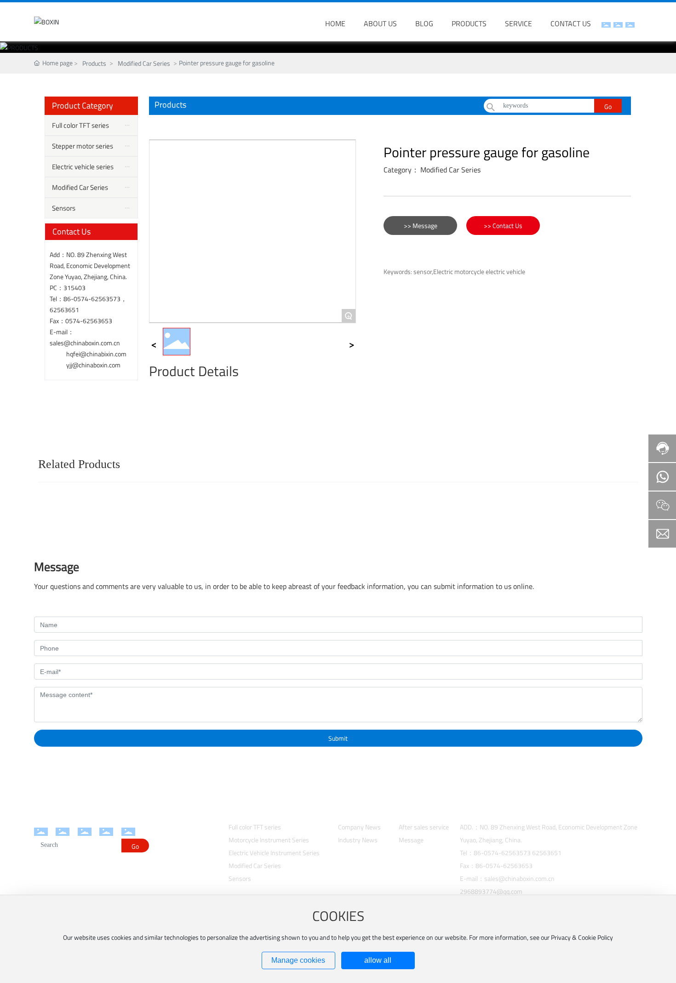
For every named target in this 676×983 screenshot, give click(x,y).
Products (94, 63)
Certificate (169, 872)
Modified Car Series (144, 63)
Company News (359, 827)
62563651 (64, 309)
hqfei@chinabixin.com (96, 354)
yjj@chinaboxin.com (93, 365)
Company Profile (177, 826)
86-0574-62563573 (91, 298)
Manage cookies (298, 960)
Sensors (240, 878)
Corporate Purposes (182, 861)
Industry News (358, 840)
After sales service (424, 827)
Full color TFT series (255, 827)
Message (411, 840)
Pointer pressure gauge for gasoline (487, 152)
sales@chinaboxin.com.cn (85, 343)
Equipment (170, 838)
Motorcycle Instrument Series (269, 840)
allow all (377, 960)
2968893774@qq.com (491, 891)
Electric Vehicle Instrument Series (274, 852)
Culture (165, 849)
